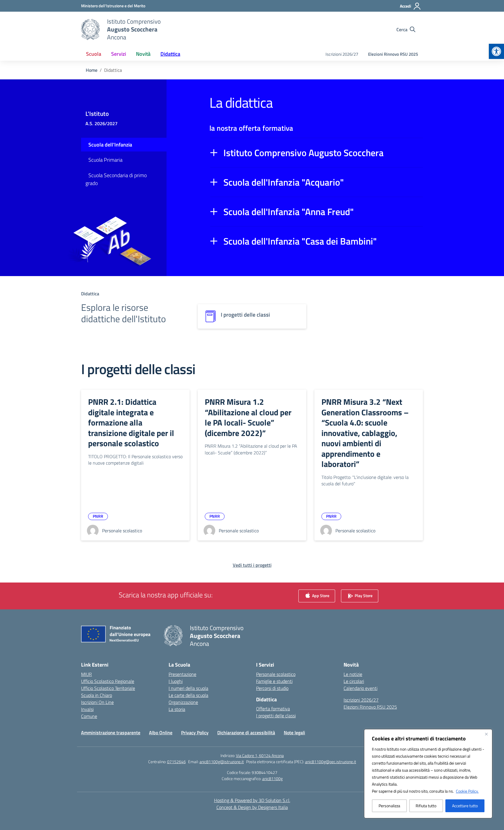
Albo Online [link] (160, 732)
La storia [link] (177, 709)
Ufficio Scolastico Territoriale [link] (108, 688)
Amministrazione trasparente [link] (110, 732)
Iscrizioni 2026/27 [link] (342, 54)
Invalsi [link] (87, 709)
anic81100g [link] (272, 778)
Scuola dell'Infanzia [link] (110, 145)
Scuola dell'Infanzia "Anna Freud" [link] (288, 212)
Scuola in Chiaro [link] (96, 695)
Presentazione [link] (182, 674)
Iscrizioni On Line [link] (97, 702)
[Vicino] (486, 733)
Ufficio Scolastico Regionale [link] (107, 681)
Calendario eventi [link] (360, 688)
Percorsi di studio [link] (272, 688)
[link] (496, 51)
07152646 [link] (176, 761)
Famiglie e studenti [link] (274, 681)
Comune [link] (89, 716)
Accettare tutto (465, 806)
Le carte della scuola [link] (188, 695)
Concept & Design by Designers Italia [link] (252, 807)
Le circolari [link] (354, 681)
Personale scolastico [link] (275, 674)
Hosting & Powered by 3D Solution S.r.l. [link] (252, 800)
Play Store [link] (363, 595)
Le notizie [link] (353, 674)
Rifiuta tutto (426, 806)
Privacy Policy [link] (195, 732)
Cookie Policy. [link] (467, 791)
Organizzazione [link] (183, 702)
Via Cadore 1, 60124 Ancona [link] (260, 755)
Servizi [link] (118, 54)
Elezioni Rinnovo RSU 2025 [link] (393, 54)
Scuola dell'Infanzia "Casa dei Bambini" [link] (300, 241)
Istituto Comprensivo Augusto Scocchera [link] (303, 153)
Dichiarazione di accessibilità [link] (246, 732)
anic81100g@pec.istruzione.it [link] (330, 761)
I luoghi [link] (176, 681)
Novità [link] (143, 54)
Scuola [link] (93, 54)
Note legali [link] (294, 732)
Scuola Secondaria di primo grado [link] (116, 179)
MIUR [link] (86, 674)
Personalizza (389, 806)
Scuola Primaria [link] (105, 160)
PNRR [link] (98, 516)
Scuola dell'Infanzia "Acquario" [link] (283, 182)
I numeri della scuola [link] (188, 688)
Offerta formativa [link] (273, 708)
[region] (428, 773)
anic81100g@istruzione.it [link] (222, 761)
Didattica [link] (170, 54)
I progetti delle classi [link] (276, 715)
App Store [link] (320, 595)
